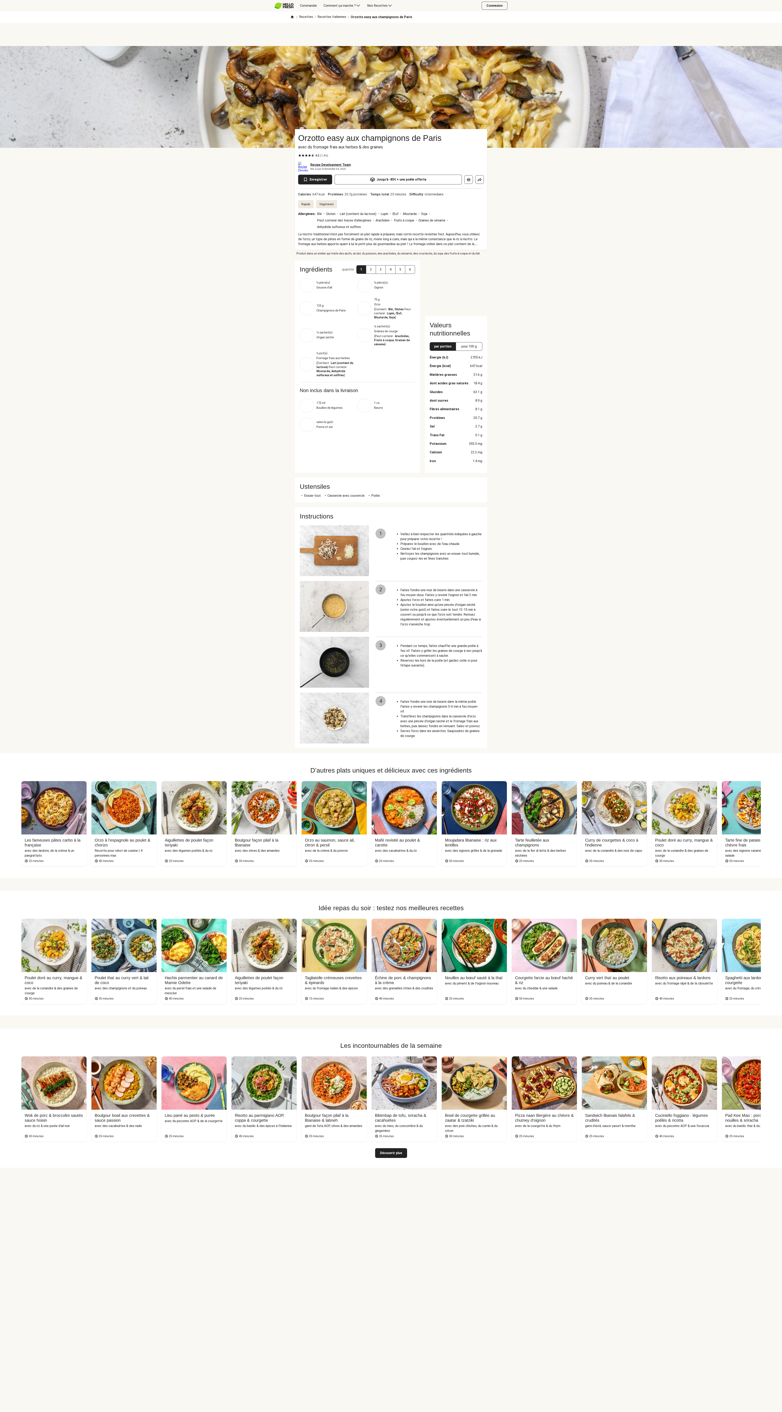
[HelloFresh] (284, 6)
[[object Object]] (468, 179)
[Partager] (479, 179)
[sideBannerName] (456, 285)
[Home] (292, 17)
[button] (361, 269)
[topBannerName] (391, 34)
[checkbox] (299, 155)
